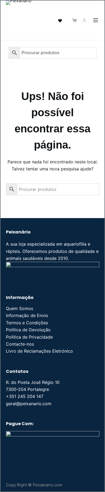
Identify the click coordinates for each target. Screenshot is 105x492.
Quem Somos (19, 308)
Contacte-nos (20, 344)
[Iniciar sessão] (84, 20)
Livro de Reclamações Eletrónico (39, 351)
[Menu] (95, 20)
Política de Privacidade (29, 337)
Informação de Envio (27, 315)
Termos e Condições (27, 322)
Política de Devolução (28, 329)
